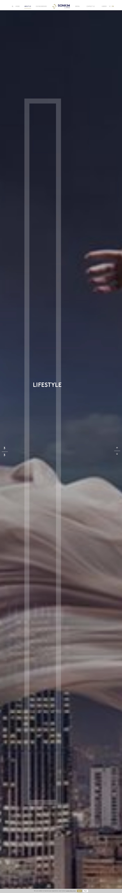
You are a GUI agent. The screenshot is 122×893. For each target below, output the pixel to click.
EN (113, 6)
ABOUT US (27, 6)
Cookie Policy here (71, 891)
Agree (79, 891)
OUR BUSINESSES (41, 6)
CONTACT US (91, 6)
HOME (18, 6)
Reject (85, 891)
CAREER (104, 6)
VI (109, 6)
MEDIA (77, 6)
